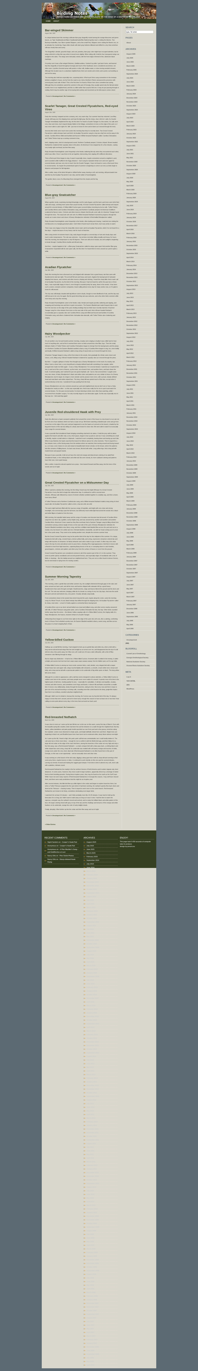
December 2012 (131, 321)
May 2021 (129, 157)
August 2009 (130, 481)
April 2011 (129, 401)
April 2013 (129, 305)
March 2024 (130, 86)
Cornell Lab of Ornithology (136, 653)
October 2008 (131, 521)
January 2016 (131, 241)
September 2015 (132, 253)
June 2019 (130, 209)
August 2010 (130, 433)
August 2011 (130, 385)
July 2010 (129, 437)
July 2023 (129, 117)
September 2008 (132, 525)
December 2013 (131, 273)
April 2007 (129, 592)
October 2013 (131, 281)
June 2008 (130, 537)
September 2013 (132, 285)
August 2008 (130, 529)
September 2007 (132, 573)
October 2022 (131, 138)
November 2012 (131, 325)
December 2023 (131, 98)
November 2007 (131, 565)
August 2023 (130, 114)
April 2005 (129, 628)
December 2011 (131, 369)
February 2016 (131, 237)
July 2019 (129, 205)
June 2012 (130, 345)
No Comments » (69, 96)
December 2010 (131, 417)
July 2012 (129, 341)
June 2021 (130, 153)
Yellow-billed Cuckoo (59, 639)
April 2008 (129, 545)
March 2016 (130, 233)
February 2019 (131, 213)
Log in (128, 677)
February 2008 (131, 553)
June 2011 (129, 393)
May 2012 (129, 349)
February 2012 (131, 361)
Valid (130, 681)
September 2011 (132, 381)
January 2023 (131, 134)
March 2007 (130, 596)
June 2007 (130, 584)
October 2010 (131, 425)
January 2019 (131, 217)
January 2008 (131, 557)
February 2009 (131, 505)
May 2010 (129, 445)
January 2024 (131, 94)
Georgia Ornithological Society (137, 657)
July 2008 (129, 533)
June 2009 (130, 489)
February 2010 (131, 457)
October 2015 (131, 249)
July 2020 (129, 177)
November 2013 (131, 277)
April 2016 (129, 229)
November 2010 (131, 421)
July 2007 (129, 580)
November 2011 (131, 373)
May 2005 (129, 624)
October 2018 (131, 221)
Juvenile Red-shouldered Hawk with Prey (73, 412)
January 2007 (131, 604)
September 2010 (132, 429)
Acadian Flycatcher (58, 267)
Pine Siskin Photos (67, 856)
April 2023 (129, 122)
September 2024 (132, 74)
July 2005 (129, 620)
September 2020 (132, 169)
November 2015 (131, 245)
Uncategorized (57, 96)
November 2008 (131, 517)
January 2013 (131, 317)
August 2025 (130, 54)
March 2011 (130, 405)
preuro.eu (131, 846)
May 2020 (129, 181)
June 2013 (130, 297)
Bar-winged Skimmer (59, 30)
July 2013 (129, 293)
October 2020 (131, 165)
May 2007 (129, 589)
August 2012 (130, 337)
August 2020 (130, 173)
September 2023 (132, 110)
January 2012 (131, 365)
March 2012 (130, 357)
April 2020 (129, 185)
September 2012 (132, 333)
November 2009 (131, 469)
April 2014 (129, 257)
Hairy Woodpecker (57, 333)
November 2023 (131, 102)
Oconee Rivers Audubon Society (138, 665)
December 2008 (131, 513)
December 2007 (131, 561)
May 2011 (129, 397)
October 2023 (131, 106)
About (56, 21)
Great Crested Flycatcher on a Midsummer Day (77, 482)
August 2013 (130, 289)
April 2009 (129, 497)
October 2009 (131, 473)
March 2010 (130, 453)
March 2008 (130, 549)
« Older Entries (50, 824)
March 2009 (130, 501)
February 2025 (131, 70)
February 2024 (131, 90)
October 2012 (131, 329)
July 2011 (129, 389)
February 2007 (131, 601)
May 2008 (129, 541)
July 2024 (129, 78)
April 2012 (129, 353)
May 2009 (129, 493)
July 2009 (129, 485)
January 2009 (131, 509)
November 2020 (131, 161)
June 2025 (130, 62)
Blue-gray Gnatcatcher (60, 195)
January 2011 (131, 413)
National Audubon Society (135, 661)
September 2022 (132, 141)
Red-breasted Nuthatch (61, 717)
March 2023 (130, 126)
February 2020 (131, 193)
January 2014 (131, 269)
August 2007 (130, 577)
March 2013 (130, 309)
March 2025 (130, 66)
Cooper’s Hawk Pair (69, 842)
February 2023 (131, 129)
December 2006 (131, 608)
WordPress (130, 689)
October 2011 (131, 377)
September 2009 (132, 477)
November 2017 (131, 225)
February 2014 (131, 265)
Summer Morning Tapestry (63, 576)
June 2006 (130, 612)
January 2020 (131, 197)
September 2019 (132, 201)
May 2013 (129, 301)
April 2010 (129, 449)
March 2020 (130, 189)
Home (48, 21)
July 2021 (129, 150)
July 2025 (129, 58)
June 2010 (130, 441)
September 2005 (132, 616)
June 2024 (130, 82)
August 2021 (130, 145)
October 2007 (131, 568)
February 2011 (131, 409)
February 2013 (131, 313)
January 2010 (131, 461)
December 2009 (131, 465)
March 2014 (130, 261)
